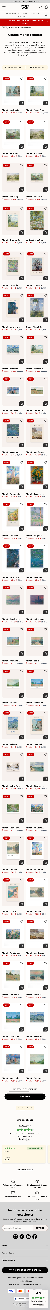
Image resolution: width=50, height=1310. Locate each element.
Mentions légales (25, 1281)
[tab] (40, 7)
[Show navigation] (4, 7)
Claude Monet (26, 28)
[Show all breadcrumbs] (5, 27)
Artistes (14, 28)
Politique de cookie (35, 1277)
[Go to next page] (32, 1108)
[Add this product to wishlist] (21, 78)
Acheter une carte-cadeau (27, 1270)
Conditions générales (16, 1277)
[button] (38, 1299)
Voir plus (25, 1096)
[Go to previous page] (18, 1108)
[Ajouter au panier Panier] (21, 103)
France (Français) (25, 1299)
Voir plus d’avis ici (25, 1169)
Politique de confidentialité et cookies (25, 1285)
